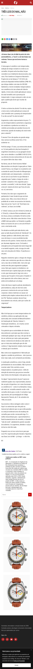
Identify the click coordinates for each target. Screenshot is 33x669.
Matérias (7, 8)
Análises (12, 8)
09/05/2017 (19, 15)
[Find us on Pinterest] (15, 639)
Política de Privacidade (19, 661)
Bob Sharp (12, 15)
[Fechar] (31, 650)
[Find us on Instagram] (7, 639)
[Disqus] (16, 470)
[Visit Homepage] (15, 2)
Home (2, 8)
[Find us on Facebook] (3, 639)
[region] (16, 658)
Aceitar (16, 665)
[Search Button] (31, 2)
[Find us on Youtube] (11, 639)
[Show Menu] (2, 2)
